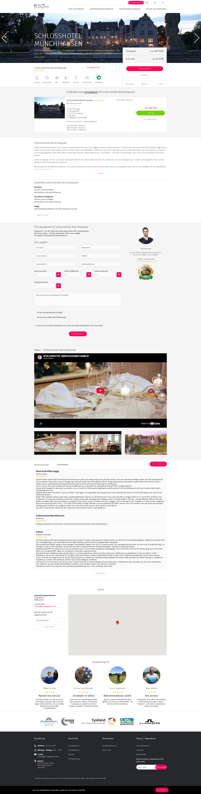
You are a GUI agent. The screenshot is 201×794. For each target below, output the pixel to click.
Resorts (71, 754)
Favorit (131, 84)
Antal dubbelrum (71, 271)
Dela (145, 84)
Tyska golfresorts (156, 9)
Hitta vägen (49, 627)
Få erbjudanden (136, 3)
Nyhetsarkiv (141, 754)
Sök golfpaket (76, 9)
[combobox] (47, 274)
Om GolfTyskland (143, 746)
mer (160, 84)
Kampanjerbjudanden (101, 9)
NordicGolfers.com (109, 746)
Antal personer (40, 271)
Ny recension (158, 464)
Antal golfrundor (41, 282)
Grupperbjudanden (129, 9)
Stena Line (106, 750)
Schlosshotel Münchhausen (80, 100)
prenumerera (161, 767)
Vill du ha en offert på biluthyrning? (51, 317)
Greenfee (145, 75)
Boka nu (150, 113)
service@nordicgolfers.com (146, 261)
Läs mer (100, 173)
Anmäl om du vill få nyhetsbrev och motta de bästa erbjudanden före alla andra (70, 325)
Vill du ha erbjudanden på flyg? (49, 312)
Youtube (139, 750)
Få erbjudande (144, 69)
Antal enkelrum (101, 271)
